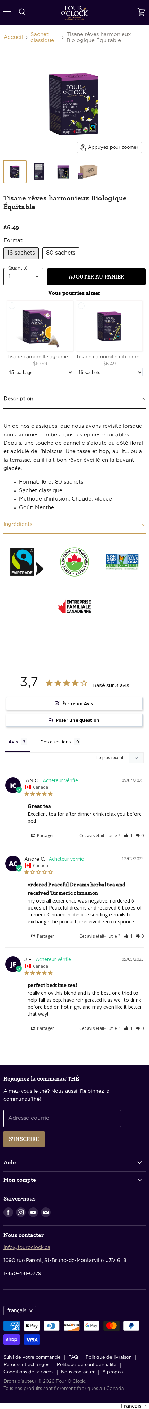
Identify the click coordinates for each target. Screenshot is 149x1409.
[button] (128, 835)
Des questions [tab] (56, 741)
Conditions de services (28, 1372)
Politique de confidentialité (86, 1365)
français (16, 1311)
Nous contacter (78, 1372)
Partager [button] (45, 835)
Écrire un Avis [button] (77, 703)
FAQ (73, 1357)
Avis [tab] (13, 741)
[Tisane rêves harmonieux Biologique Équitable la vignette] (15, 172)
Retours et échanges (26, 1365)
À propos (112, 1372)
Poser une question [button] (77, 720)
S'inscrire (24, 1139)
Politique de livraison (109, 1357)
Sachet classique (42, 37)
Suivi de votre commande (32, 1357)
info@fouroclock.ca (26, 1248)
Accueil (13, 37)
